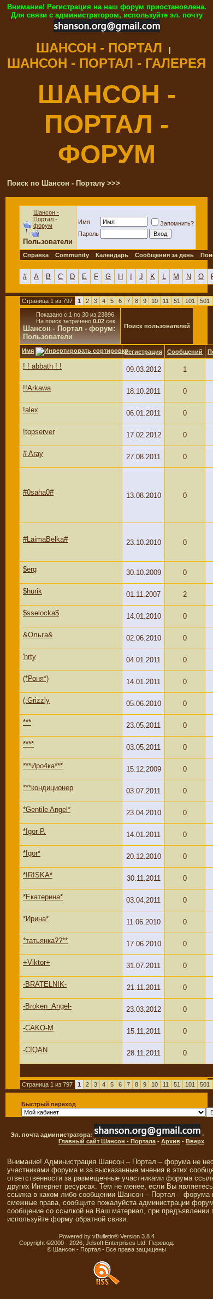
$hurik (32, 591)
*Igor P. (34, 831)
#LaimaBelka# (45, 539)
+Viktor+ (36, 962)
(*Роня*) (36, 678)
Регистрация (143, 351)
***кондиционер (48, 788)
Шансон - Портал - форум (46, 219)
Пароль (88, 233)
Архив (170, 1141)
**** (28, 744)
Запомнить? (177, 223)
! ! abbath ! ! (42, 366)
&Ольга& (38, 635)
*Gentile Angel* (46, 809)
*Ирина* (36, 919)
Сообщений (185, 351)
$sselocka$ (41, 613)
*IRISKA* (37, 875)
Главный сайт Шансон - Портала (107, 1141)
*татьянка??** (45, 940)
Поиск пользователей (157, 326)
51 (177, 301)
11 (166, 301)
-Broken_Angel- (47, 1006)
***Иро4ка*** (43, 766)
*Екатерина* (43, 897)
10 (154, 301)
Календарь (112, 255)
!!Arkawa (37, 388)
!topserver (39, 432)
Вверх (195, 1141)
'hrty (29, 657)
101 (190, 301)
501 (205, 301)
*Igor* (31, 853)
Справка (36, 255)
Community (72, 255)
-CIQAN (35, 1050)
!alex (30, 410)
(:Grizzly (36, 700)
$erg (30, 569)
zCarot (185, 1242)
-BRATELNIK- (45, 984)
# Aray (33, 453)
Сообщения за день (164, 255)
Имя (84, 221)
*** (27, 722)
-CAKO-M (38, 1028)
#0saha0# (38, 492)
